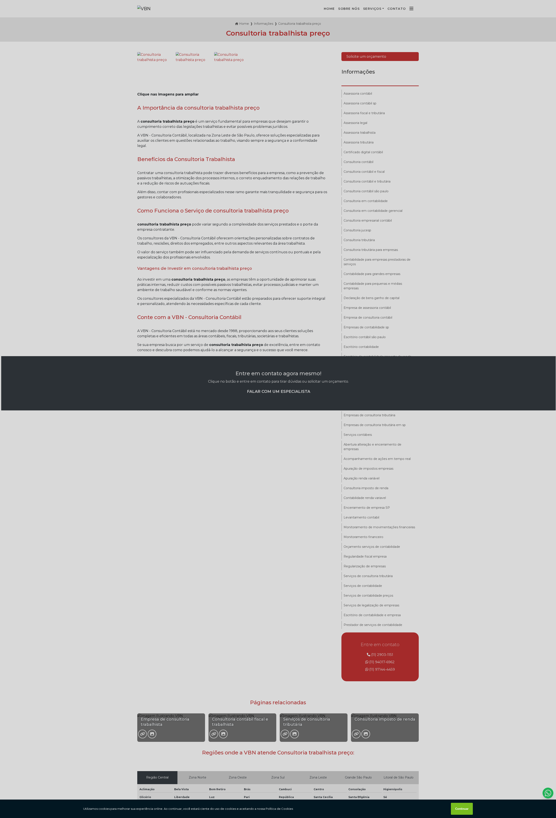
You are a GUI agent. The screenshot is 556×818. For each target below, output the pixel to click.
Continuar (461, 808)
